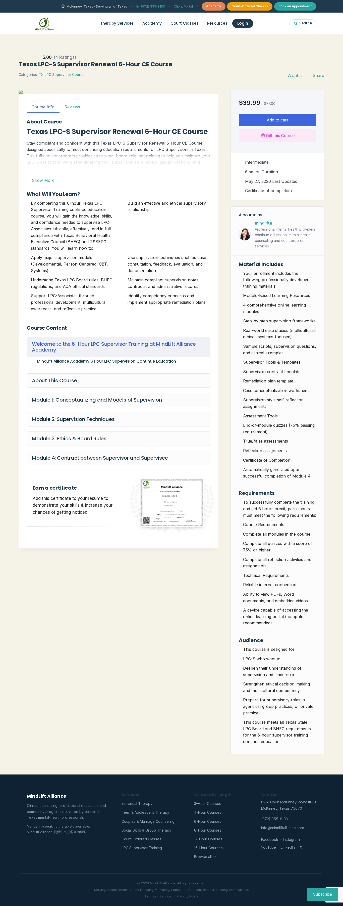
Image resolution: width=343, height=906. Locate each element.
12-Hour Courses (208, 839)
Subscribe (322, 894)
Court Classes (184, 23)
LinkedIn (288, 847)
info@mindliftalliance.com (282, 828)
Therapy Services (117, 23)
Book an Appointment (295, 6)
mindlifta (263, 223)
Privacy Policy (188, 896)
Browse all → (205, 856)
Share (318, 75)
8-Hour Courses (207, 830)
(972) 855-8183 (153, 6)
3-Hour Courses (207, 803)
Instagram (291, 839)
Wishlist (295, 75)
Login (242, 23)
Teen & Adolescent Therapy (145, 812)
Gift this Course (280, 135)
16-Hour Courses (208, 848)
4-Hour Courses (207, 812)
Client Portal (183, 6)
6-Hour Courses (207, 821)
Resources (217, 23)
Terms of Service (157, 896)
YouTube (268, 847)
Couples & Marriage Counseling (148, 821)
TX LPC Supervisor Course (62, 74)
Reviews (72, 106)
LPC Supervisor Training (142, 848)
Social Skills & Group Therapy (146, 830)
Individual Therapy (137, 803)
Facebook (269, 839)
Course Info (43, 106)
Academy (213, 6)
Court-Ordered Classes (250, 6)
